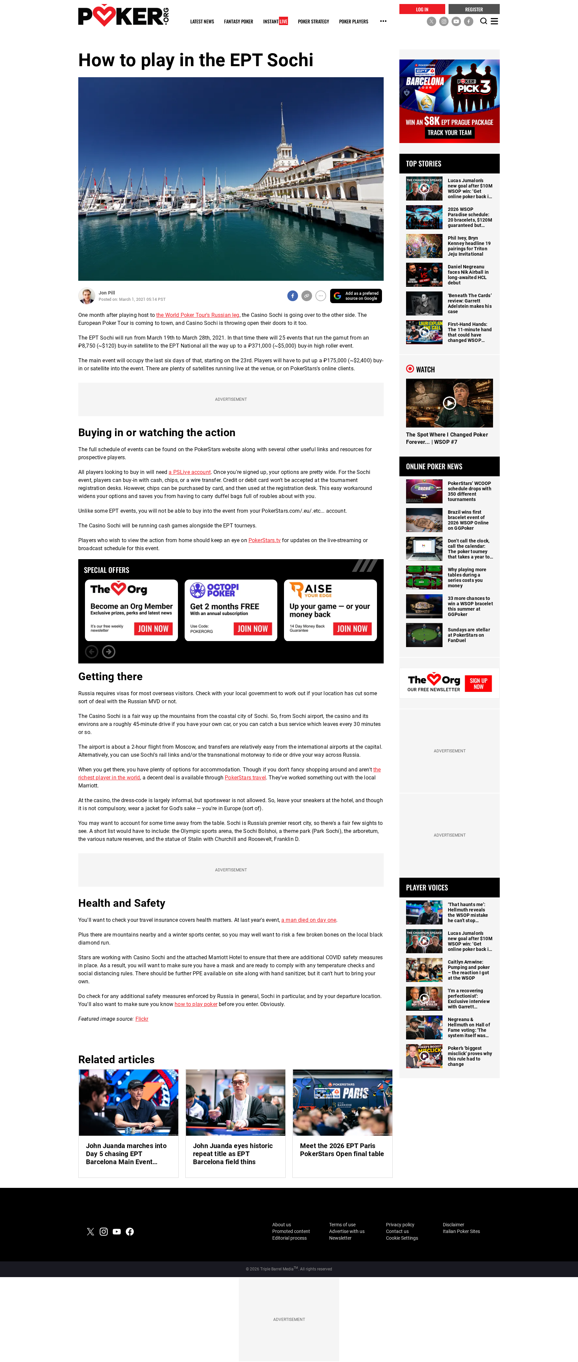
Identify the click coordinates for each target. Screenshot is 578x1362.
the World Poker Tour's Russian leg (197, 315)
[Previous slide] (91, 651)
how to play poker (196, 1004)
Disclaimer (453, 1224)
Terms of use (342, 1224)
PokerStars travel (245, 777)
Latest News (202, 21)
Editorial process (289, 1238)
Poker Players (353, 21)
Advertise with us (347, 1231)
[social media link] (431, 21)
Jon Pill (107, 292)
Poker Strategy (313, 21)
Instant (275, 21)
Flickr (142, 1019)
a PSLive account (190, 472)
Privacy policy (400, 1224)
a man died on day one (308, 920)
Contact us (397, 1231)
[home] (123, 15)
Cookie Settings (402, 1238)
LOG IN (422, 9)
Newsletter (340, 1238)
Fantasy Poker (238, 21)
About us (281, 1224)
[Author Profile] (86, 295)
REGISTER (474, 9)
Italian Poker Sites (461, 1231)
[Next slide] (108, 651)
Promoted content (291, 1231)
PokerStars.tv (265, 540)
